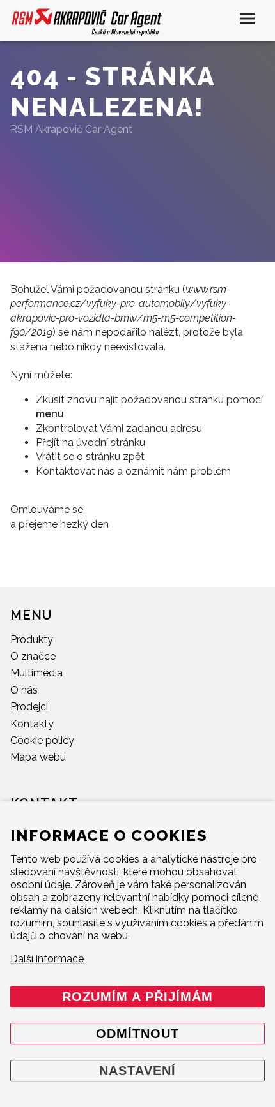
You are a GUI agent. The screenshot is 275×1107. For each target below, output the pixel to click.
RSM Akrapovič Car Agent (71, 129)
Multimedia (36, 673)
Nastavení (137, 1071)
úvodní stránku (110, 442)
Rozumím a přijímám (137, 997)
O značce (33, 656)
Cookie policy (42, 740)
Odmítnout (137, 1034)
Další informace (47, 959)
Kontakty (32, 724)
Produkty (31, 640)
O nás (24, 690)
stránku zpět (115, 456)
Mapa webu (38, 757)
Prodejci (29, 707)
